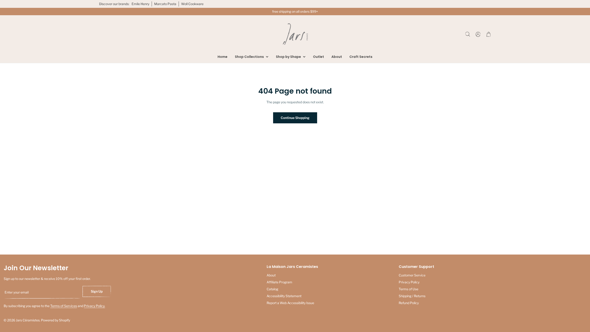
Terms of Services (63, 306)
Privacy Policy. (94, 306)
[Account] (478, 34)
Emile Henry (140, 4)
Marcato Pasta (165, 4)
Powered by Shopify (55, 320)
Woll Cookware (192, 4)
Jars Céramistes (28, 320)
